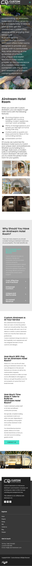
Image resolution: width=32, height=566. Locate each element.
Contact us (11, 442)
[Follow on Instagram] (10, 502)
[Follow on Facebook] (5, 502)
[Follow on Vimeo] (8, 502)
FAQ (3, 524)
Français (4, 532)
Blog (3, 529)
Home (3, 516)
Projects (4, 519)
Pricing (3, 521)
